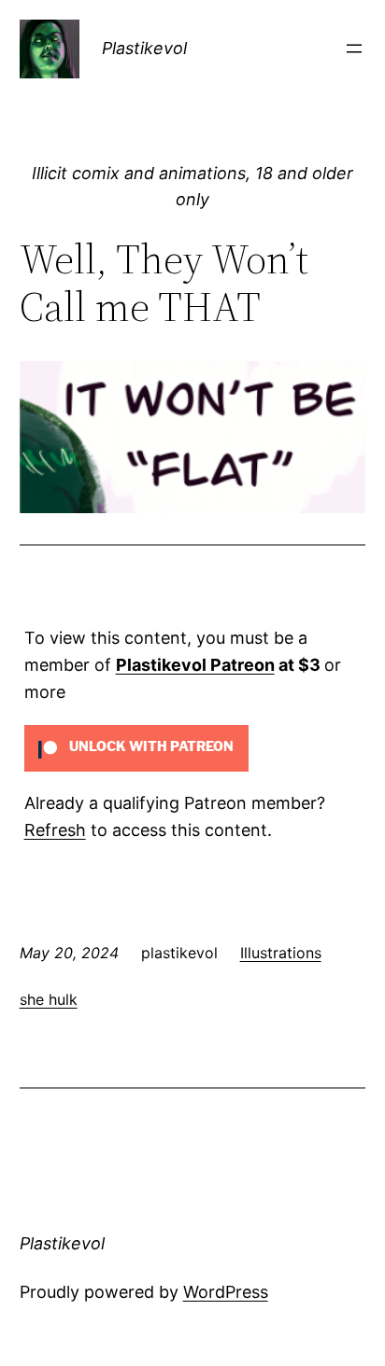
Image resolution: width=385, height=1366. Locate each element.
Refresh (55, 830)
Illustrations (280, 952)
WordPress (225, 1292)
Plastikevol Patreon (195, 665)
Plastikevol (144, 48)
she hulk (49, 999)
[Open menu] (354, 48)
